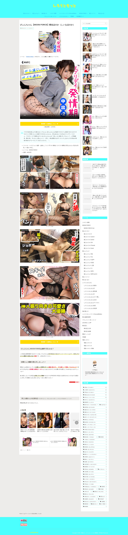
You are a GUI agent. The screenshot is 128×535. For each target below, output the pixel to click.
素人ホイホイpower (89, 239)
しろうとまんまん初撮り (90, 285)
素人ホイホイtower (89, 248)
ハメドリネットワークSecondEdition (92, 314)
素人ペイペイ (85, 277)
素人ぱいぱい (85, 279)
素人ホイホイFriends (89, 245)
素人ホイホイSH (88, 242)
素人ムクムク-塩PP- (89, 259)
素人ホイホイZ (88, 234)
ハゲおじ (94, 370)
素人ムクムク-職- (88, 254)
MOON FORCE (29, 56)
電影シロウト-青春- (89, 348)
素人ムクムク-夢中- (89, 271)
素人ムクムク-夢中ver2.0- (90, 274)
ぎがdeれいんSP (86, 322)
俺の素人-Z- (85, 311)
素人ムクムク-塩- (88, 256)
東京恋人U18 (87, 328)
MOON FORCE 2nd (89, 228)
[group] (28, 423)
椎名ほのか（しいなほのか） (27, 28)
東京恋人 (84, 325)
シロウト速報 (85, 222)
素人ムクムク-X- (88, 268)
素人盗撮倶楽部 (86, 317)
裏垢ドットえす (86, 334)
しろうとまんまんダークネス (91, 302)
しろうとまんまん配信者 (90, 291)
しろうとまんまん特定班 (90, 308)
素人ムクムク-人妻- (89, 265)
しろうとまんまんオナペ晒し (91, 297)
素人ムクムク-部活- (89, 262)
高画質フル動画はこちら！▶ (49, 124)
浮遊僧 (84, 337)
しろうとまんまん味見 (90, 305)
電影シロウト (85, 340)
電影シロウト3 (88, 345)
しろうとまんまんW (89, 294)
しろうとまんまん (87, 282)
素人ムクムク (85, 251)
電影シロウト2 (88, 342)
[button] (77, 422)
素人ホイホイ (85, 231)
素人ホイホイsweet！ (89, 236)
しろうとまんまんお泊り (90, 299)
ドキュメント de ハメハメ (89, 320)
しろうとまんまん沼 (89, 288)
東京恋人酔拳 (87, 331)
